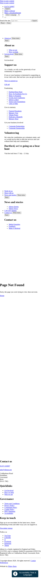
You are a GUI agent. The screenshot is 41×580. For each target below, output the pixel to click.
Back (7, 40)
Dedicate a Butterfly (16, 117)
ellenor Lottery (14, 100)
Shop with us (8, 193)
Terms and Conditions (12, 503)
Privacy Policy (9, 505)
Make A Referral (14, 228)
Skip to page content (7, 1)
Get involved (9, 54)
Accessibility (8, 513)
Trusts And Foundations (17, 102)
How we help (13, 52)
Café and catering (10, 211)
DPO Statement (9, 511)
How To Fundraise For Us (18, 94)
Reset (3, 23)
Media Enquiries (14, 224)
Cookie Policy (9, 509)
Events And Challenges (17, 98)
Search (7, 9)
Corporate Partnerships (16, 126)
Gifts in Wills (13, 104)
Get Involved (8, 490)
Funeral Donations (15, 111)
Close (8, 23)
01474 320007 (9, 7)
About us (7, 38)
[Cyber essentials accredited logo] (20, 391)
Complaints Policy (10, 507)
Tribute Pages (13, 115)
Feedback (12, 226)
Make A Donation (15, 96)
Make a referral (9, 11)
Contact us (8, 213)
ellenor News (13, 209)
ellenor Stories (14, 207)
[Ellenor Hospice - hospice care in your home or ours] (5, 34)
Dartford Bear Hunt (15, 92)
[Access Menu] (5, 17)
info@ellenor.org (6, 470)
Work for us (8, 191)
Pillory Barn (12, 566)
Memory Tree (13, 113)
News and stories (10, 195)
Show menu (15, 38)
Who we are (13, 50)
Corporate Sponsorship (17, 128)
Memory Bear (13, 119)
